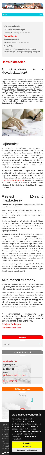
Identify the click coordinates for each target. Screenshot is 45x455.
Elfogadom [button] (27, 443)
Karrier (4, 441)
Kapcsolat (5, 424)
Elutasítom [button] (27, 446)
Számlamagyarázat (11, 39)
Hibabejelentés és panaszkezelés (17, 33)
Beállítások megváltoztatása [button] (27, 450)
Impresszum (6, 427)
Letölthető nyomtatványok (14, 29)
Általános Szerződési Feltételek (16, 43)
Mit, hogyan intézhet (12, 26)
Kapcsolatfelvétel (10, 381)
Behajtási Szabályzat (11, 324)
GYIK (3, 432)
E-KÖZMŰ (8, 46)
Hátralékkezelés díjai (11, 328)
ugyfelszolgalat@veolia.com (14, 375)
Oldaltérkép (6, 439)
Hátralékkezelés (10, 36)
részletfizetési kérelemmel (14, 180)
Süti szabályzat (7, 446)
